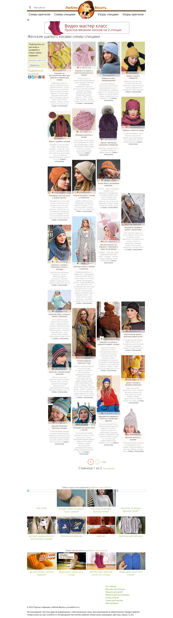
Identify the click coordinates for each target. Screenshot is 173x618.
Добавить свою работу (100, 487)
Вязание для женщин (115, 589)
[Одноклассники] (36, 77)
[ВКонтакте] (29, 77)
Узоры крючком (133, 14)
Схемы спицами (64, 14)
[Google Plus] (43, 77)
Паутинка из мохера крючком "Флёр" (101, 510)
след (104, 462)
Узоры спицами (108, 14)
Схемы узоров (112, 597)
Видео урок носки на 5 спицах (130, 573)
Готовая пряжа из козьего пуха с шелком (71, 510)
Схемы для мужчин (114, 600)
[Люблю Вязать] (86, 10)
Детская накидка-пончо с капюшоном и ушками (41, 537)
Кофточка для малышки (131, 536)
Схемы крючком (39, 14)
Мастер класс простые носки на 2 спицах (101, 573)
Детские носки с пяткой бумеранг (41, 573)
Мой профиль (112, 603)
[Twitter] (33, 77)
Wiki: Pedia (41, 508)
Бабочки (101, 536)
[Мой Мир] (39, 77)
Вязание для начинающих (117, 594)
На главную (111, 586)
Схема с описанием (59, 106)
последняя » (109, 468)
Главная (28, 19)
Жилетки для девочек (71, 536)
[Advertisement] (120, 284)
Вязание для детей (114, 592)
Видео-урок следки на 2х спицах (71, 573)
